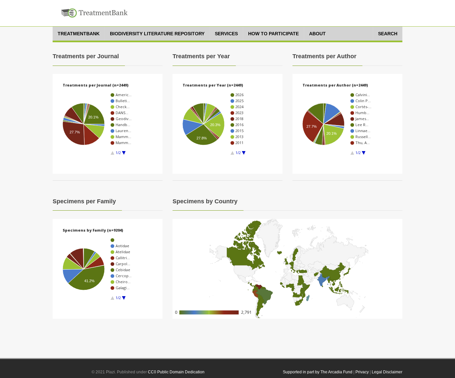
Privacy (362, 372)
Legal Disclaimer (387, 372)
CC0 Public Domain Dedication (176, 372)
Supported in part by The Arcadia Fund (317, 372)
